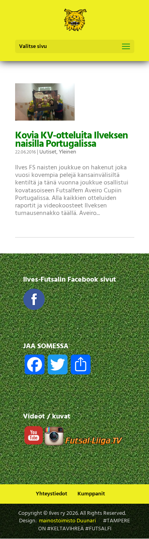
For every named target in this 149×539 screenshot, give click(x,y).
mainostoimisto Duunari (67, 521)
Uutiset (47, 152)
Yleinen (67, 152)
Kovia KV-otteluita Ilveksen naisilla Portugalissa (71, 140)
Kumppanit (91, 494)
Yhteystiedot (51, 494)
